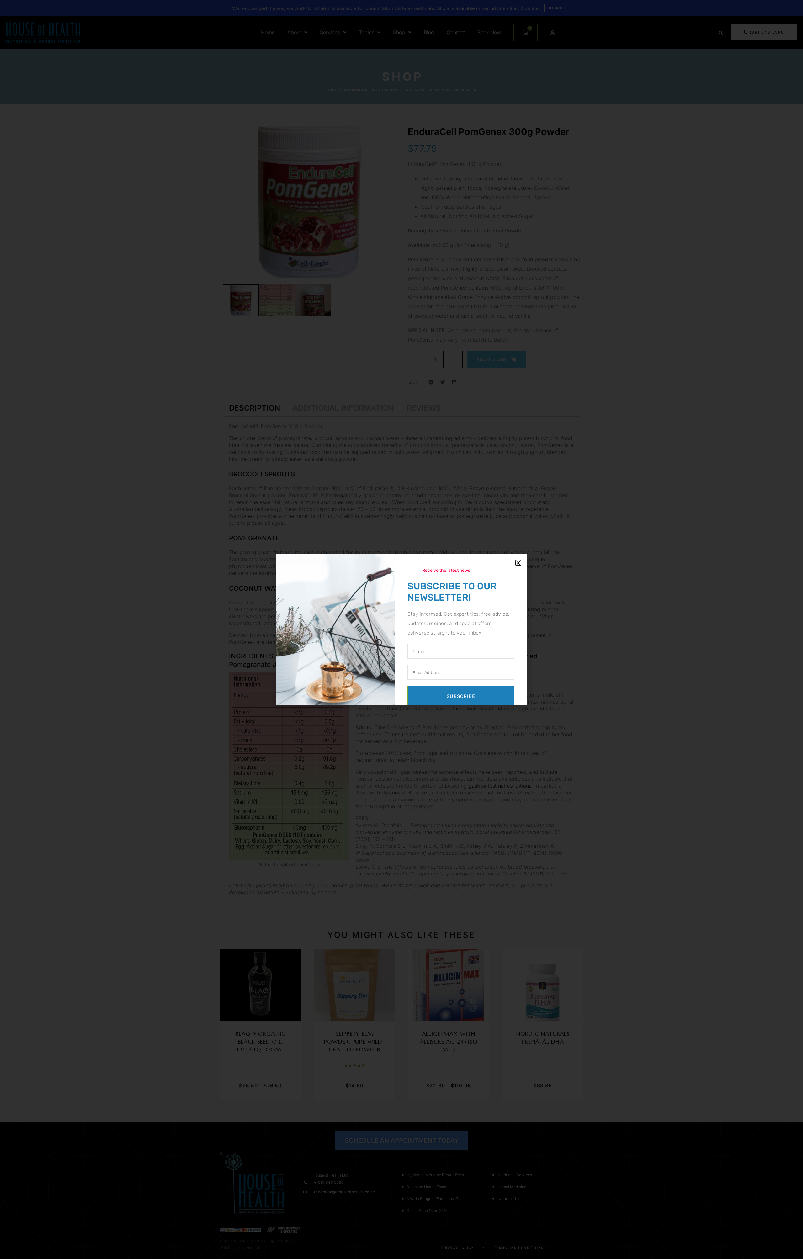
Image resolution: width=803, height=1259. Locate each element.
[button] (518, 562)
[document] (401, 629)
